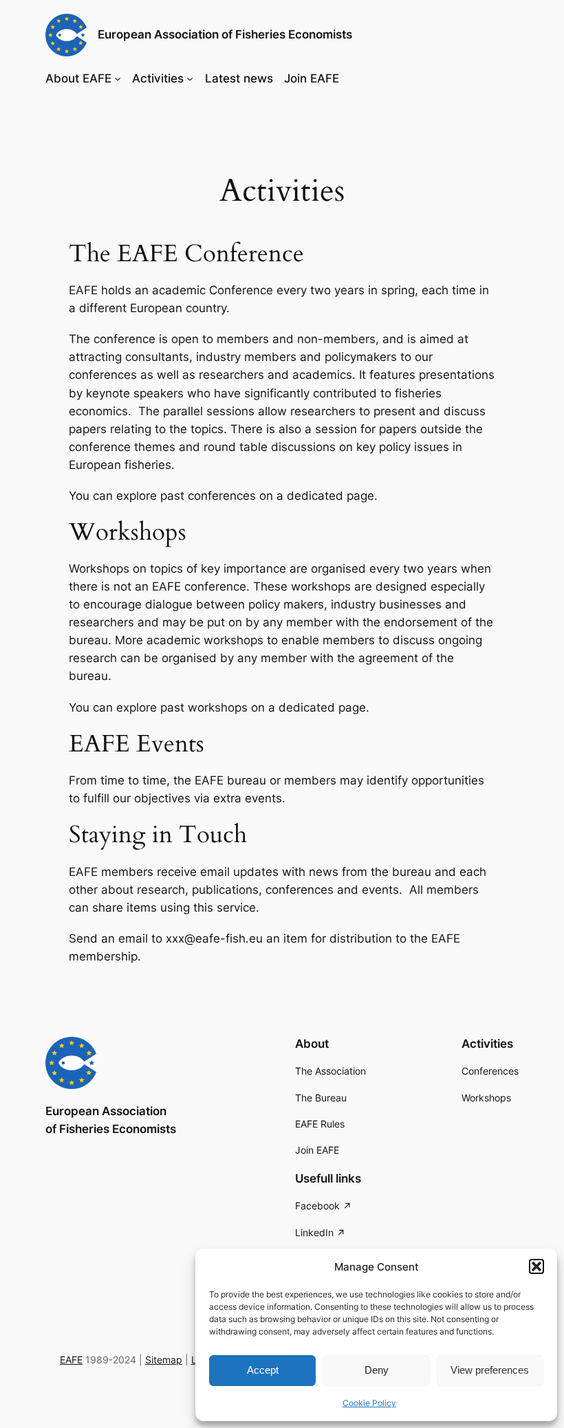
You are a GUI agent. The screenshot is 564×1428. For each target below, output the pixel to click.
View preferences (490, 1370)
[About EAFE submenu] (117, 78)
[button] (536, 1266)
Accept (263, 1370)
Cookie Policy (369, 1403)
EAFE (71, 1359)
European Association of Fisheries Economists (225, 34)
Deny (377, 1370)
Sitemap (163, 1359)
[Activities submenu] (189, 78)
